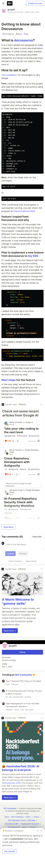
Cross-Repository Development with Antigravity (17, 462)
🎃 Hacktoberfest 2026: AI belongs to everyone (20, 768)
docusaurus (8, 34)
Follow (22, 652)
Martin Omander (16, 422)
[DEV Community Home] (10, 3)
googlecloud (9, 436)
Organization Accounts (30, 824)
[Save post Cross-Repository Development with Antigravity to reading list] (38, 474)
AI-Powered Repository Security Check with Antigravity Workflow (20, 502)
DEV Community (23, 674)
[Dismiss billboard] (41, 831)
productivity (34, 436)
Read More (8, 527)
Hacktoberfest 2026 (11, 783)
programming (34, 469)
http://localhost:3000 (24, 211)
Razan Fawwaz (15, 450)
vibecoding (22, 436)
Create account (35, 3)
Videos (36, 817)
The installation (9, 75)
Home (6, 817)
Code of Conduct (15, 561)
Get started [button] (9, 851)
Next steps (8, 380)
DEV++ (28, 817)
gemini (23, 469)
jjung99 (11, 9)
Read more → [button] (10, 630)
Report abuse (31, 561)
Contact (32, 827)
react (19, 34)
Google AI (29, 422)
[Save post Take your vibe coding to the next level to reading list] (38, 441)
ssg (26, 34)
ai (5, 469)
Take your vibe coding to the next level (21, 430)
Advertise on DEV (11, 824)
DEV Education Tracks (17, 820)
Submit (10, 553)
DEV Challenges (17, 817)
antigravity (13, 469)
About (24, 827)
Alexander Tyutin (16, 490)
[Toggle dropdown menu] (41, 404)
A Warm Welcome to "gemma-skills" (18, 602)
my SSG (33, 255)
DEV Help (31, 820)
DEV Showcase (14, 827)
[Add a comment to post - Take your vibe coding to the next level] (18, 441)
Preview (23, 553)
